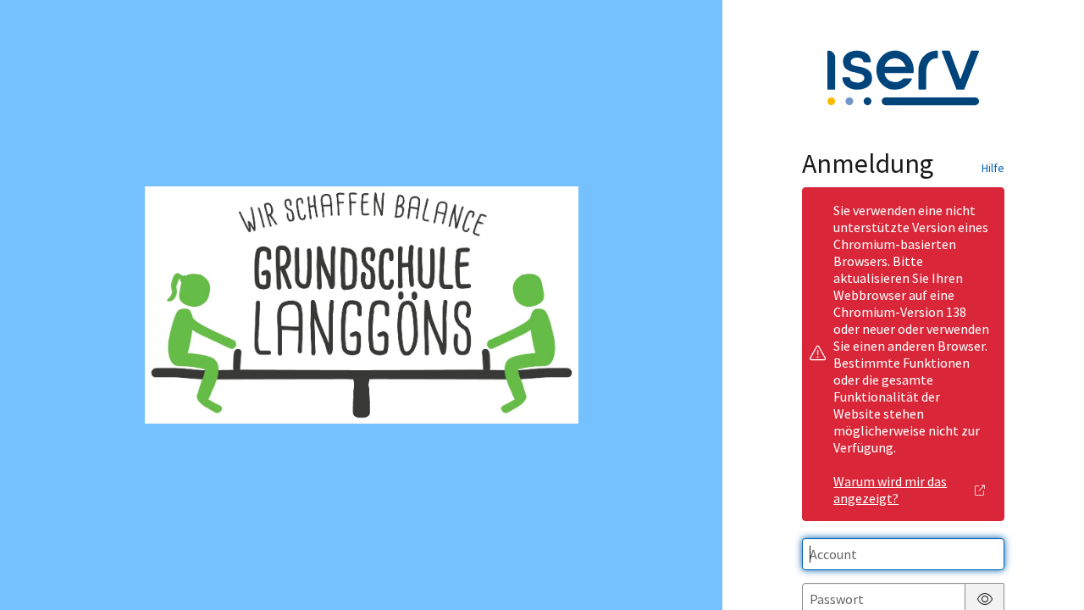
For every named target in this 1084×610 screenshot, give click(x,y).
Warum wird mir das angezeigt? (890, 490)
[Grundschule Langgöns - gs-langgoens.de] (361, 305)
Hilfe (993, 167)
